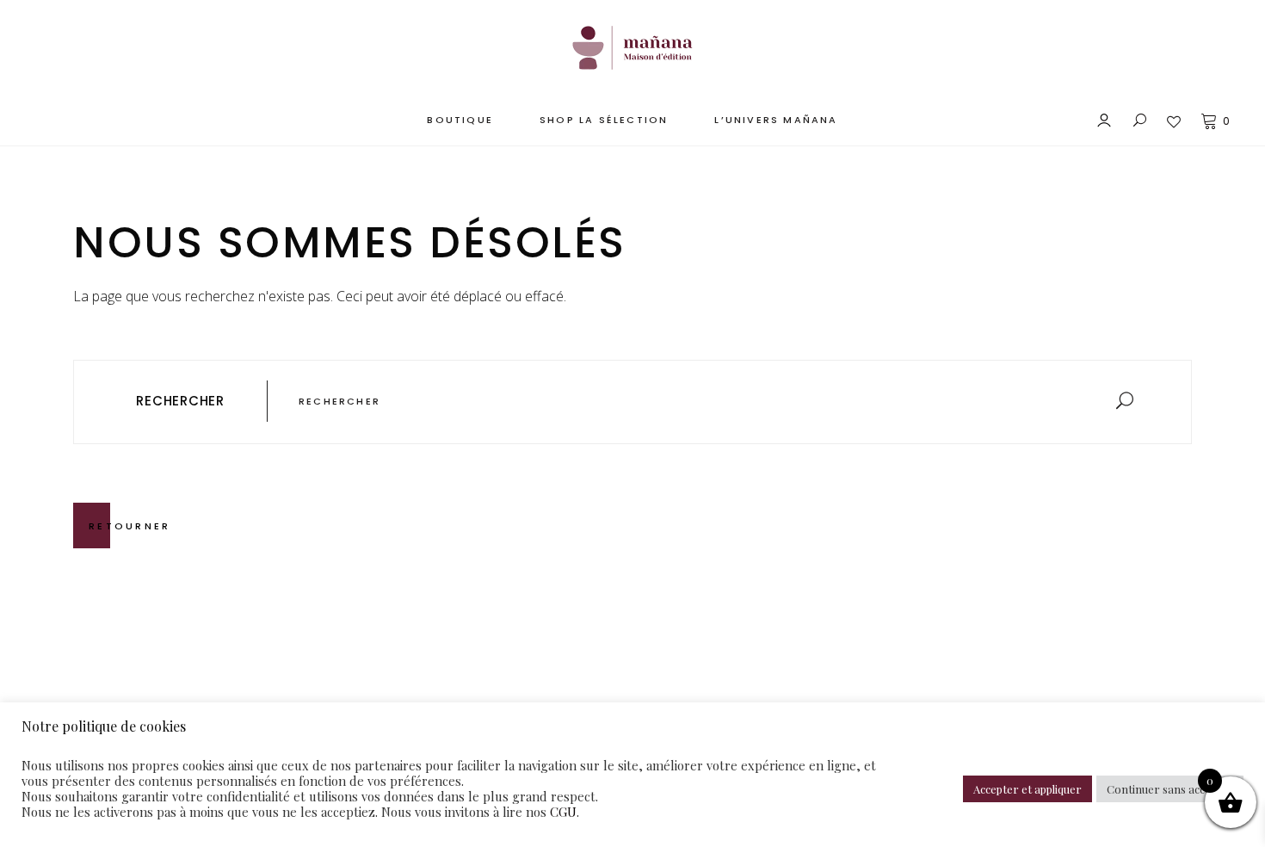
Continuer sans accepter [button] (1170, 789)
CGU (563, 811)
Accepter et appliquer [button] (1027, 789)
